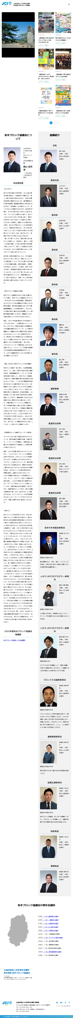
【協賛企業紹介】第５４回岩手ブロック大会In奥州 (45, 113)
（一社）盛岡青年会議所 (50, 916)
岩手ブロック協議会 (43, 45)
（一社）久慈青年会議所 (50, 930)
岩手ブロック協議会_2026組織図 (14, 640)
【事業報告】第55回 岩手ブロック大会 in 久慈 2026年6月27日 (46, 40)
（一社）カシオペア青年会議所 (53, 937)
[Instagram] (69, 1002)
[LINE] (57, 1002)
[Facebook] (65, 1002)
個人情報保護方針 (66, 1006)
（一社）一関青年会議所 (50, 920)
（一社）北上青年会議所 (50, 927)
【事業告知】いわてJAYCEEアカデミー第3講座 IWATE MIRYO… (46, 76)
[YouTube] (61, 1002)
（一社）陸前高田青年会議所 (52, 952)
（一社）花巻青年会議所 (50, 923)
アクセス (58, 1006)
